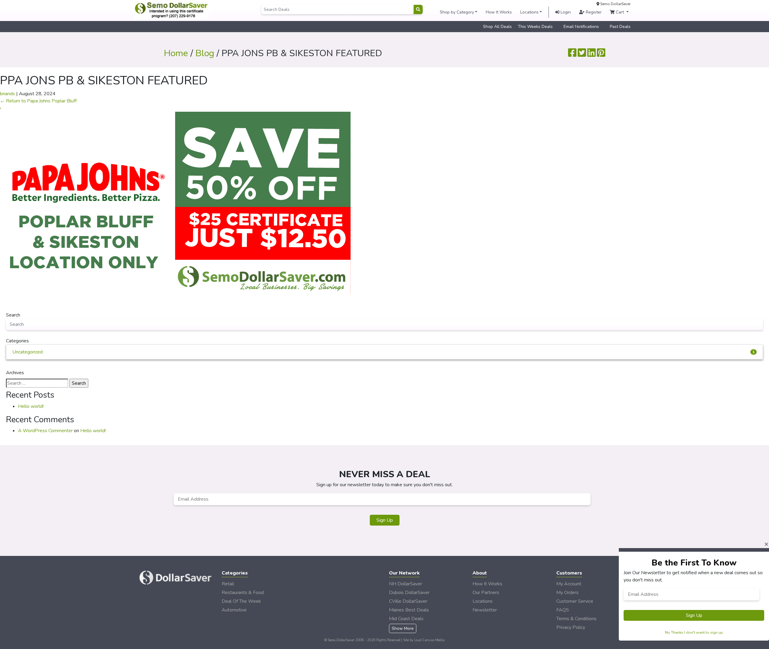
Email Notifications (581, 26)
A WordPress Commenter (45, 430)
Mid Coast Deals (406, 618)
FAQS (562, 610)
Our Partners (486, 592)
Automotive (234, 610)
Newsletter (485, 610)
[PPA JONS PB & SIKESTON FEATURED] (175, 202)
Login (565, 12)
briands (7, 93)
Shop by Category (457, 12)
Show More (403, 628)
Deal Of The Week (241, 601)
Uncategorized (383, 352)
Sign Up (384, 520)
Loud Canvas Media (429, 640)
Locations (529, 12)
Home (176, 53)
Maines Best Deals (409, 610)
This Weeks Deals (535, 26)
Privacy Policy (570, 627)
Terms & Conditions (576, 618)
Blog (204, 53)
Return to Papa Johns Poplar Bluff (38, 101)
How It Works (499, 12)
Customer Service (574, 601)
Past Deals (620, 26)
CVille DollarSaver (408, 601)
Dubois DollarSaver (409, 592)
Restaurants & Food (243, 592)
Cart (620, 12)
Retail (228, 584)
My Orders (567, 592)
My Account (568, 584)
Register (593, 12)
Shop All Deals (497, 26)
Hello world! (31, 406)
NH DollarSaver (405, 584)
